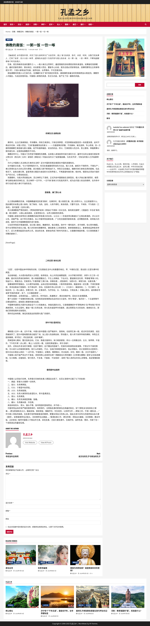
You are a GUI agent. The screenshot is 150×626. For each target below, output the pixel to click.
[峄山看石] (22, 597)
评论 (8, 474)
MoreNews (82, 624)
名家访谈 (116, 605)
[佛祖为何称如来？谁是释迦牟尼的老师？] (85, 555)
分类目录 (110, 180)
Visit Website (30, 442)
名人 (58, 24)
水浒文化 (45, 605)
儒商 (66, 24)
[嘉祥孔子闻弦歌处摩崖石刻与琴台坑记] (92, 597)
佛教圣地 (9, 40)
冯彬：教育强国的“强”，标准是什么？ (120, 113)
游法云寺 (9, 568)
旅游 (27, 24)
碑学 (43, 24)
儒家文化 (81, 605)
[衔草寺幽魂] (53, 555)
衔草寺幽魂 (42, 568)
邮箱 (8, 511)
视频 (90, 24)
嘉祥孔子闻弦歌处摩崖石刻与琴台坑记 (120, 109)
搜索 (139, 85)
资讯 (11, 24)
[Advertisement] (122, 207)
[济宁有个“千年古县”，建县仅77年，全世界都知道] (57, 597)
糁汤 (108, 118)
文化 (19, 24)
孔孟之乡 (75, 11)
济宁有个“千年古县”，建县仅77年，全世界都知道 (124, 104)
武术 (50, 24)
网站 (7, 519)
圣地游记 (18, 562)
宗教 (35, 24)
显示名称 (9, 503)
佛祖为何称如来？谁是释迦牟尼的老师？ (85, 569)
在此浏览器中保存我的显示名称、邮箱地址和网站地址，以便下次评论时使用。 (36, 527)
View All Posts (46, 442)
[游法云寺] (21, 555)
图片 (82, 24)
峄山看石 (110, 99)
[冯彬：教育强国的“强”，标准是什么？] (127, 597)
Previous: (12, 455)
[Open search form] (145, 24)
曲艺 (74, 24)
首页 (5, 24)
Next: (89, 455)
